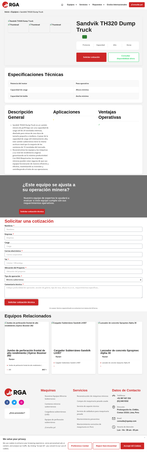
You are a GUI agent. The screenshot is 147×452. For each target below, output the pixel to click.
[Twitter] (14, 402)
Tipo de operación (13, 276)
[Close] (144, 437)
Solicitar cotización (91, 57)
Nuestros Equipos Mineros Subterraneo (55, 397)
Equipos (14, 12)
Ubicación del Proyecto (15, 268)
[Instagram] (21, 402)
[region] (73, 444)
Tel (6, 259)
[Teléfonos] (113, 395)
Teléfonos (121, 395)
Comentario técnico (13, 284)
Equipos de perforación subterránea (54, 420)
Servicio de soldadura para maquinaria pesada (93, 412)
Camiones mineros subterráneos (52, 405)
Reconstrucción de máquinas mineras (92, 396)
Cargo (7, 242)
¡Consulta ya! (50, 427)
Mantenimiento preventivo (88, 419)
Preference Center (80, 446)
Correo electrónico (13, 251)
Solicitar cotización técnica (32, 212)
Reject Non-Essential (106, 446)
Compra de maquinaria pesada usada (92, 401)
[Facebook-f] (7, 402)
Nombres (9, 226)
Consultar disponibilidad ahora (126, 57)
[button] (72, 4)
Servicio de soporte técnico (88, 406)
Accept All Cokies (132, 446)
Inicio (7, 12)
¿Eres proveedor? (17, 413)
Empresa (9, 234)
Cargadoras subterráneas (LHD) (55, 413)
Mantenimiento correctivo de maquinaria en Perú (89, 425)
